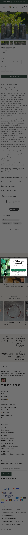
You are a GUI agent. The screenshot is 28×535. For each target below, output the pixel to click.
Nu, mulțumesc (18, 274)
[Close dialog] (26, 260)
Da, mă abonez (18, 270)
